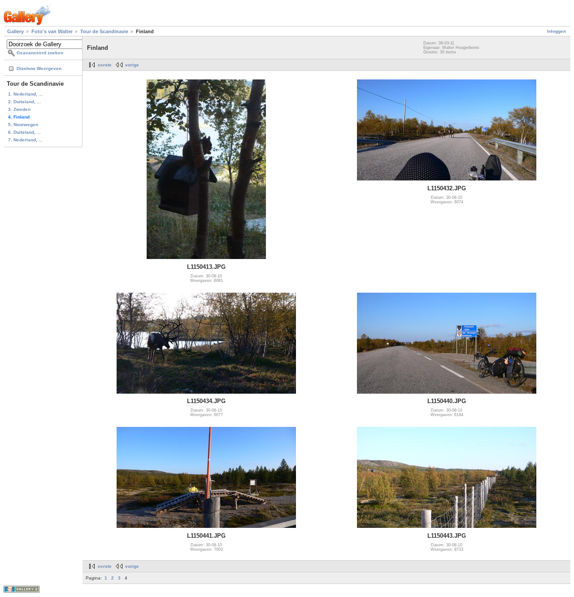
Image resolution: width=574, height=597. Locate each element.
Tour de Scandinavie (104, 31)
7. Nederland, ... (25, 139)
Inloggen (556, 31)
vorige (132, 64)
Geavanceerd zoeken (40, 52)
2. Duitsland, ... (24, 101)
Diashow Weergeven (39, 68)
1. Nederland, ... (25, 94)
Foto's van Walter (52, 31)
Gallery (15, 31)
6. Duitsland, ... (24, 132)
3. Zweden (19, 109)
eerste (105, 64)
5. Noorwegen (23, 124)
